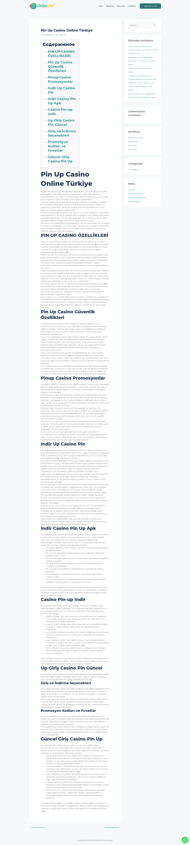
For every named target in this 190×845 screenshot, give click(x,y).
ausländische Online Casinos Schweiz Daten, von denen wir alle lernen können (142, 49)
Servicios (121, 6)
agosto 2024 (133, 142)
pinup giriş (67, 226)
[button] (150, 6)
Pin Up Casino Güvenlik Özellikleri (60, 66)
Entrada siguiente (112, 827)
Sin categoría (47, 35)
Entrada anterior (37, 827)
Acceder (131, 190)
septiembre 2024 (135, 138)
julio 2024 (132, 146)
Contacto (132, 6)
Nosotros (110, 6)
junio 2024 (132, 149)
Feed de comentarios (137, 198)
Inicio (100, 6)
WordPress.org (134, 202)
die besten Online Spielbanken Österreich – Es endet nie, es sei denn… (141, 60)
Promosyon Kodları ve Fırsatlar (58, 146)
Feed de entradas (135, 194)
